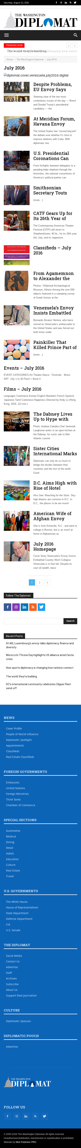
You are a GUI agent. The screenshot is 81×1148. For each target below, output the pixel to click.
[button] (75, 35)
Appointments (15, 745)
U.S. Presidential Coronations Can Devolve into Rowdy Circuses (55, 160)
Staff (9, 973)
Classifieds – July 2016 (52, 250)
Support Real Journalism (21, 995)
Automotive (13, 830)
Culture (10, 865)
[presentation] (68, 45)
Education (12, 859)
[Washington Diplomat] (40, 19)
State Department (17, 913)
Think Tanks (13, 799)
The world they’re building (21, 676)
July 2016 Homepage (44, 546)
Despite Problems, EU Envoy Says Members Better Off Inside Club (54, 91)
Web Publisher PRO (26, 1142)
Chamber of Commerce (20, 805)
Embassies (12, 782)
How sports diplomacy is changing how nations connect (39, 667)
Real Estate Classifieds (20, 757)
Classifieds (12, 751)
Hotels (10, 853)
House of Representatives (22, 907)
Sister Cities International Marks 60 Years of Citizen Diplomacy (55, 456)
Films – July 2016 (22, 389)
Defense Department (19, 919)
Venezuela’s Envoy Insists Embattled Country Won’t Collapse (53, 315)
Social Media (14, 955)
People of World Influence (22, 734)
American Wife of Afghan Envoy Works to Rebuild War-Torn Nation (52, 521)
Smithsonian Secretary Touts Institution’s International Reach (54, 195)
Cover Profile (14, 728)
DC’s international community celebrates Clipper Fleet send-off (38, 686)
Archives (11, 978)
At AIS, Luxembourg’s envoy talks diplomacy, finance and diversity (40, 645)
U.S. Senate (13, 930)
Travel (10, 876)
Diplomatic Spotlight (19, 740)
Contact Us (13, 961)
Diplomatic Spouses (18, 1021)
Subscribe (12, 984)
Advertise (12, 967)
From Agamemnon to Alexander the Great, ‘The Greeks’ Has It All (53, 280)
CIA (8, 924)
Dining (10, 842)
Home (10, 59)
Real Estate (13, 870)
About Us (12, 990)
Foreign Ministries (17, 794)
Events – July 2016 (24, 368)
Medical (11, 836)
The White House (17, 902)
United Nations (15, 788)
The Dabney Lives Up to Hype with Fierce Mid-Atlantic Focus (54, 421)
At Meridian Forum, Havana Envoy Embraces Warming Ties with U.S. (54, 126)
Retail (9, 848)
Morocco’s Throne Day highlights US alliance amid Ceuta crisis (40, 657)
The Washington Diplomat (30, 59)
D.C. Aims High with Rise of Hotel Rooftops (55, 488)
